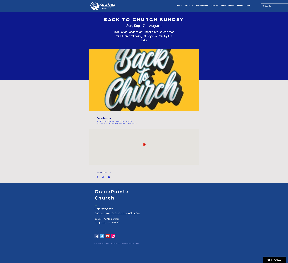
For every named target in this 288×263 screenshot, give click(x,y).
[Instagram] (113, 236)
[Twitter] (102, 236)
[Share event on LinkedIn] (109, 177)
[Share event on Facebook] (98, 177)
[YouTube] (108, 236)
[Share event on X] (103, 177)
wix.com (136, 243)
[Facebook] (96, 236)
